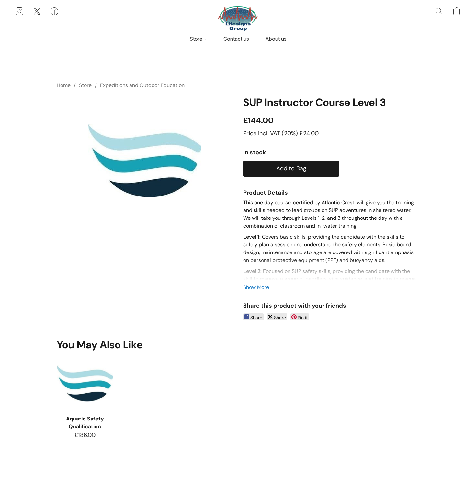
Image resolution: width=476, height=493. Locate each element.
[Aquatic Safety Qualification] (85, 383)
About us (276, 39)
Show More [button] (256, 287)
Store (196, 39)
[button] (237, 18)
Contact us (236, 39)
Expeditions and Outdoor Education (142, 85)
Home (64, 85)
